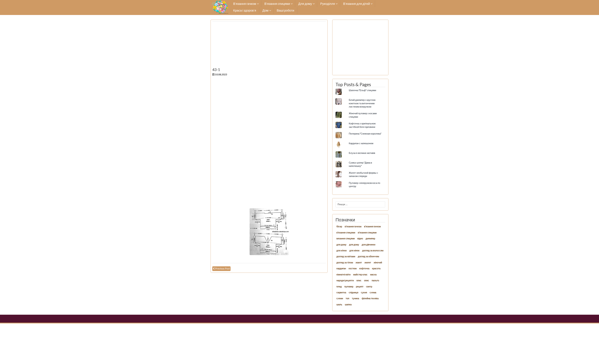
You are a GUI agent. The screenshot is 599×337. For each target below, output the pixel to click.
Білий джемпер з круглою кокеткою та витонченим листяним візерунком (362, 103)
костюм (352, 268)
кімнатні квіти (343, 274)
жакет (359, 262)
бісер (339, 226)
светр (369, 286)
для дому (341, 244)
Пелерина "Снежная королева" (365, 133)
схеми (339, 298)
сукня (364, 292)
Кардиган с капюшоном (361, 143)
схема (373, 292)
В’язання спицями (277, 4)
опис (358, 280)
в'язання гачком (353, 226)
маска (373, 274)
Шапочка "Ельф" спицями (362, 90)
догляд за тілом (344, 262)
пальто (375, 280)
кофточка (364, 268)
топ (347, 298)
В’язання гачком (244, 4)
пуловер (348, 286)
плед (339, 286)
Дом (265, 10)
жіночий (378, 262)
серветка (341, 292)
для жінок (354, 250)
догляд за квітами (345, 256)
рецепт (359, 286)
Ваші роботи (285, 10)
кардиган (341, 268)
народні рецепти (345, 280)
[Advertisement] (269, 46)
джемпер (370, 238)
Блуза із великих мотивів (362, 152)
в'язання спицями (345, 232)
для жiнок (341, 250)
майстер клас (360, 274)
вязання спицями (345, 238)
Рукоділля (327, 4)
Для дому (305, 4)
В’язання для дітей (356, 4)
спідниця (353, 292)
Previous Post (222, 268)
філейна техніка (370, 298)
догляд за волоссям (372, 250)
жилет (367, 262)
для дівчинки (368, 244)
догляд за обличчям (368, 256)
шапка (348, 304)
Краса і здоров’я (244, 10)
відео (360, 238)
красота (376, 268)
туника (355, 298)
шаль (339, 304)
